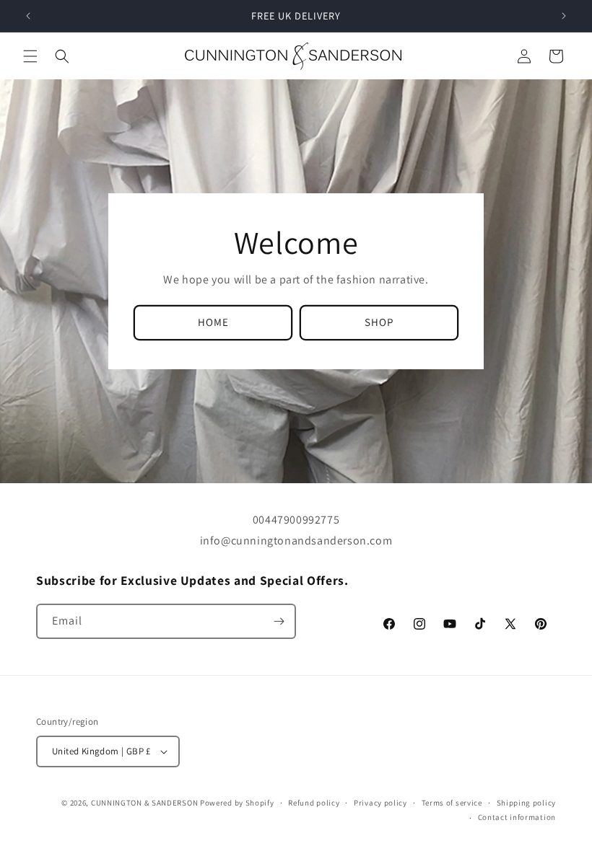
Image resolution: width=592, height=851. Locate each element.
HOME (213, 322)
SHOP (379, 322)
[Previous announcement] (28, 16)
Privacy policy (380, 803)
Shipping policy (527, 803)
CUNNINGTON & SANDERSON (144, 803)
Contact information (517, 817)
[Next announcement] (564, 16)
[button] (30, 56)
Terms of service (452, 803)
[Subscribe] (279, 621)
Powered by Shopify (237, 803)
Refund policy (313, 803)
